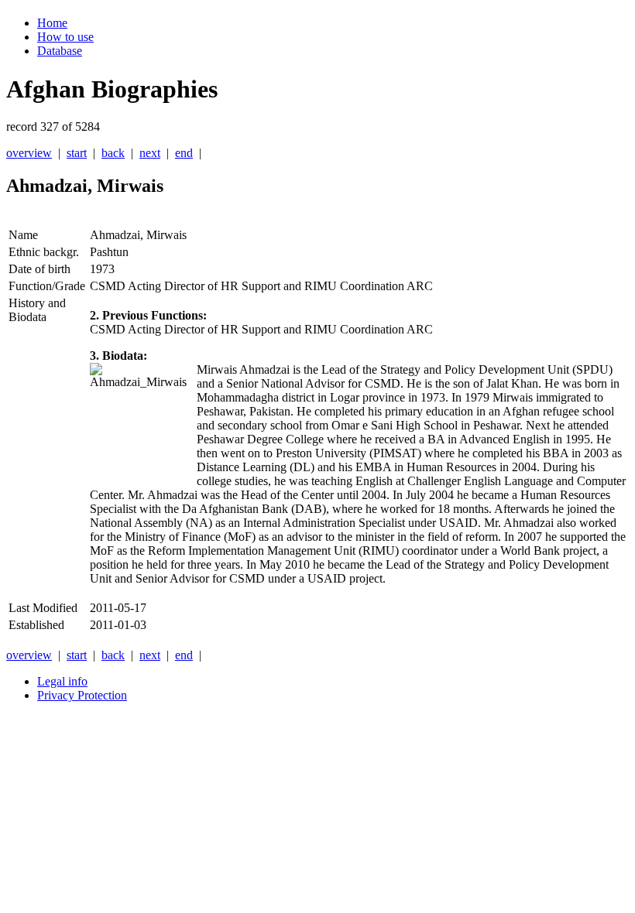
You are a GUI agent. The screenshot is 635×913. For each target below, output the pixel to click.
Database (59, 50)
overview (29, 152)
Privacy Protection (82, 695)
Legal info (62, 681)
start (77, 152)
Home (52, 22)
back (113, 152)
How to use (65, 36)
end (184, 152)
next (149, 152)
